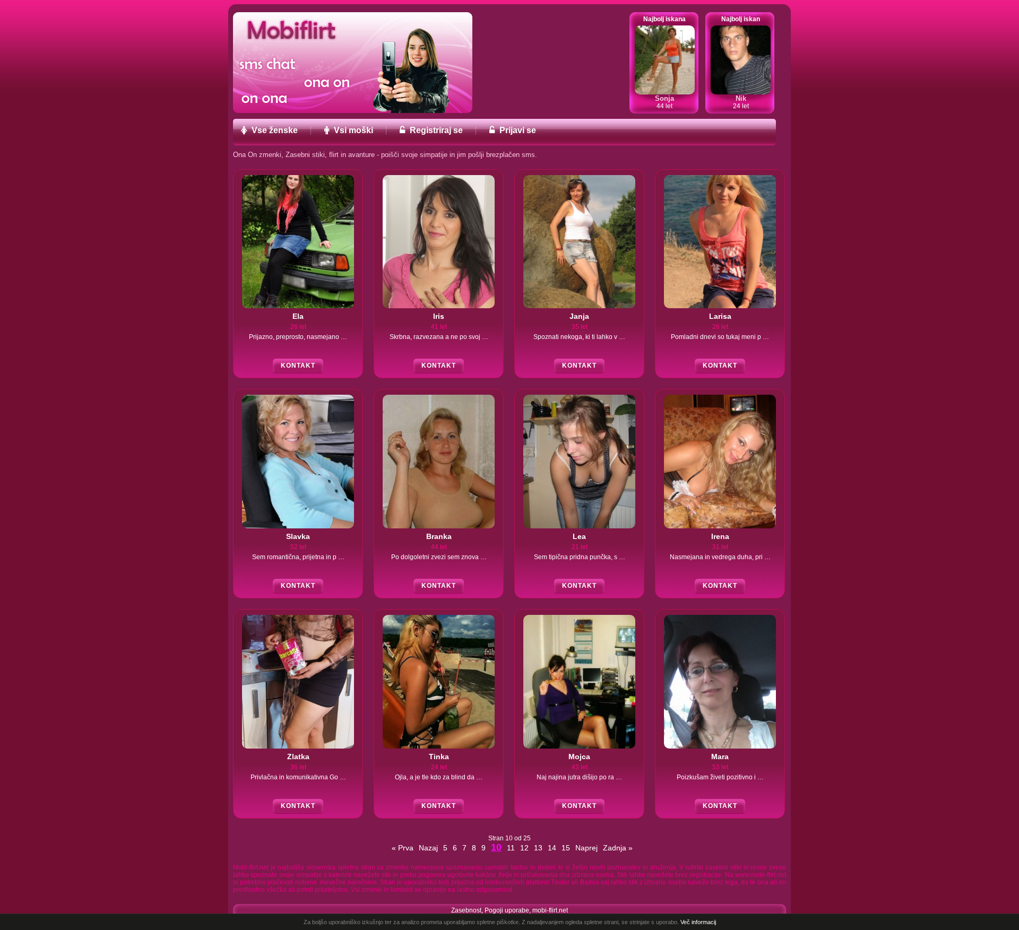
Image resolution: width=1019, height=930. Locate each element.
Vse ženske (273, 130)
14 (552, 848)
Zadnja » (618, 848)
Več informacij (698, 922)
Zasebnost (466, 910)
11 (511, 848)
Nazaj (428, 848)
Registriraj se (435, 130)
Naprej (586, 848)
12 (524, 848)
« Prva (402, 848)
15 (566, 848)
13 (538, 848)
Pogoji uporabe (507, 910)
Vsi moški (352, 130)
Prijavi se (516, 130)
